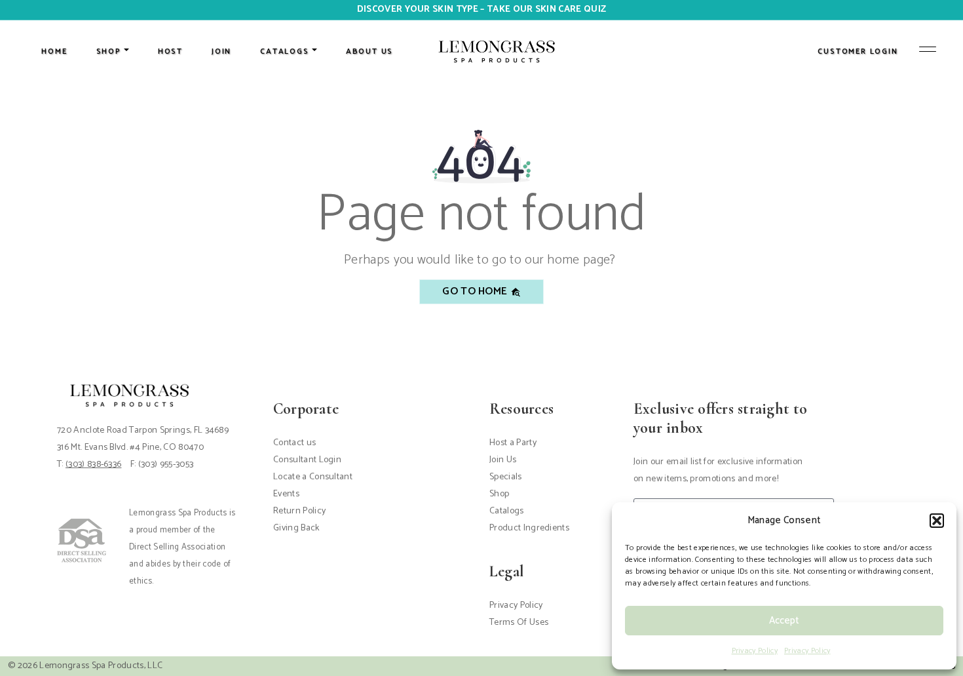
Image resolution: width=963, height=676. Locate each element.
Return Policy (299, 511)
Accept (784, 620)
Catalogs (506, 511)
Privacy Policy (755, 651)
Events (286, 494)
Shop (499, 494)
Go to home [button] (476, 291)
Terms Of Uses (518, 622)
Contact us (294, 442)
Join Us (502, 459)
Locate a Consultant (312, 477)
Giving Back (296, 528)
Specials (505, 477)
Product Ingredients (529, 528)
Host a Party (513, 442)
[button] (936, 520)
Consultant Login (307, 459)
